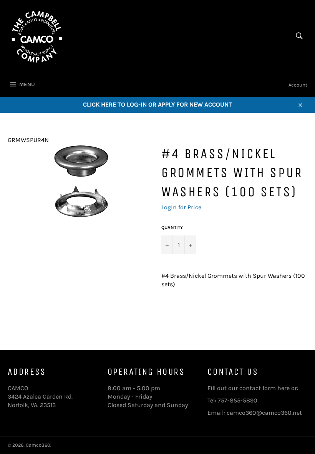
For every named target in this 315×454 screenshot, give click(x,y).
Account (297, 85)
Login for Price (181, 207)
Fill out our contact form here (248, 388)
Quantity (172, 227)
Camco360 (38, 445)
